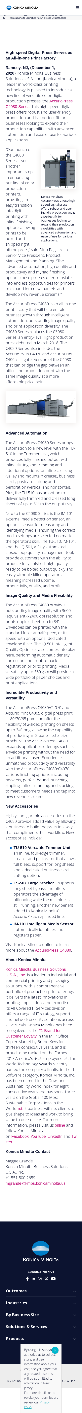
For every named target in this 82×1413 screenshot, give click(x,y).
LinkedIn (55, 1136)
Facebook (20, 1136)
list (20, 1108)
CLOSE (55, 1350)
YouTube (38, 1136)
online (60, 1125)
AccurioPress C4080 (53, 950)
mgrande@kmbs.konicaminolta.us (35, 1183)
